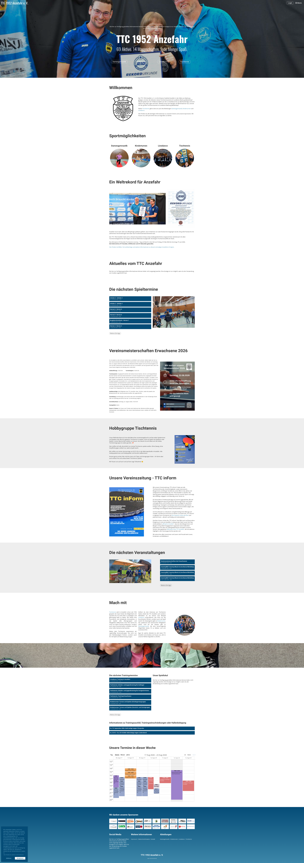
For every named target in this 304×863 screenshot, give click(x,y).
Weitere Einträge (115, 333)
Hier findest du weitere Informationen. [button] (14, 854)
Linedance (163, 62)
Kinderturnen (141, 62)
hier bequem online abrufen (180, 515)
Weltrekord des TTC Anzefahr (175, 529)
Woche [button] (117, 755)
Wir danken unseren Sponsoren (123, 815)
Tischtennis (184, 62)
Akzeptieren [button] (20, 858)
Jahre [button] (128, 755)
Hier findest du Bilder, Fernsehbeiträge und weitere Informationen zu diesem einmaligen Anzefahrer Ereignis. (141, 247)
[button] (130, 298)
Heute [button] (189, 755)
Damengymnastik (119, 62)
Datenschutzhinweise (144, 839)
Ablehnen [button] (8, 858)
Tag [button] (111, 755)
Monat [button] (123, 755)
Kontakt (153, 839)
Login (290, 3)
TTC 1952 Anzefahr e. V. (14, 3)
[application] (152, 777)
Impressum (134, 839)
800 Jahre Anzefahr (168, 524)
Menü (299, 3)
